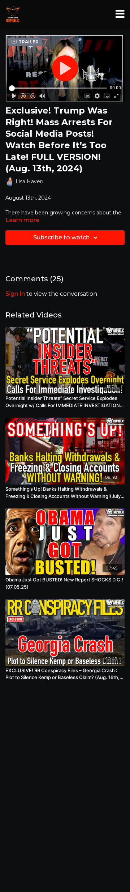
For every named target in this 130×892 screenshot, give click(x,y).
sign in (15, 293)
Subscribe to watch (61, 237)
